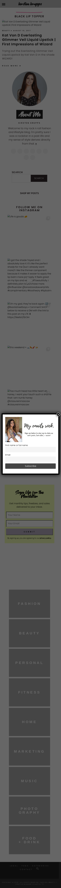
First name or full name (16, 445)
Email (7, 455)
